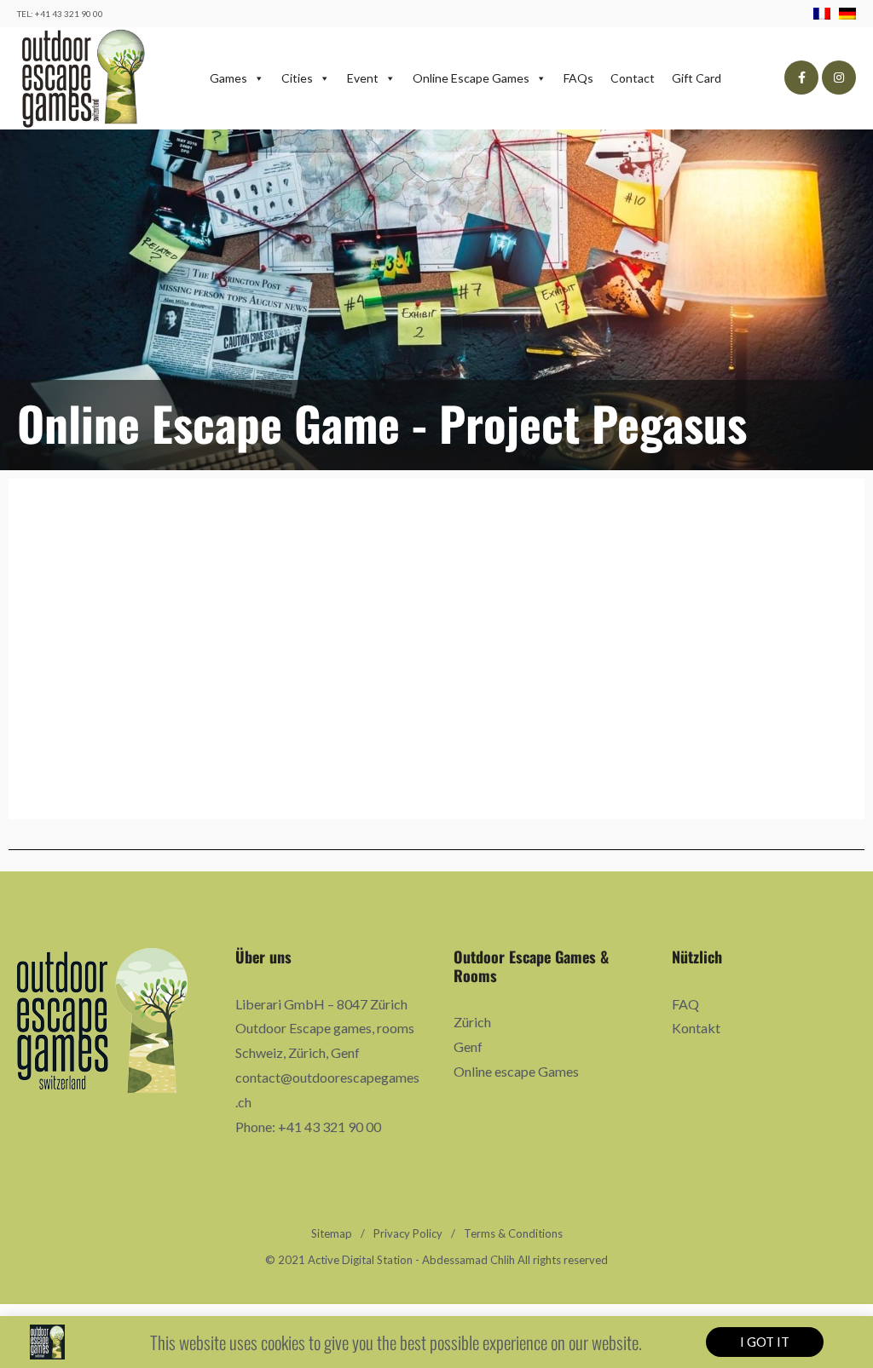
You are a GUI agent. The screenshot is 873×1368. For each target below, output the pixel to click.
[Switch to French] (826, 13)
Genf (468, 1046)
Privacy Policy (407, 1233)
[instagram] (839, 77)
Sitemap (331, 1233)
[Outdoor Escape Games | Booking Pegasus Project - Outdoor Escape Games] (82, 78)
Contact (632, 78)
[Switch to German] (847, 13)
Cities (297, 78)
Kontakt (696, 1028)
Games (228, 78)
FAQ (685, 1004)
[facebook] (801, 77)
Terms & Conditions (513, 1233)
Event (363, 78)
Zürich (472, 1022)
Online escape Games (516, 1071)
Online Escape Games (471, 78)
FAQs (578, 78)
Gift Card (696, 78)
